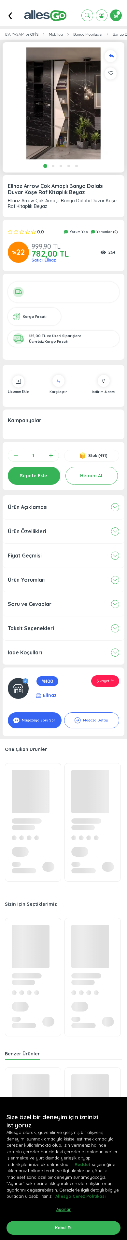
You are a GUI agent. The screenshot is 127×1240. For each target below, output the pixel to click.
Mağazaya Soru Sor (38, 720)
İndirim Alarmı (103, 392)
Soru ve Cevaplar (29, 604)
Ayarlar (63, 1209)
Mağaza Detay (95, 720)
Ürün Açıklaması (28, 507)
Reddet (83, 1164)
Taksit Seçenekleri (31, 628)
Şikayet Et (105, 681)
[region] (63, 1168)
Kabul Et (63, 1227)
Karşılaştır (58, 392)
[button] (63, 103)
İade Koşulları (25, 652)
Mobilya (56, 34)
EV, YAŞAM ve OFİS (21, 34)
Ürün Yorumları (27, 579)
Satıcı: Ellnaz (44, 260)
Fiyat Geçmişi (25, 555)
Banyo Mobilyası (87, 34)
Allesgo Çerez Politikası (80, 1196)
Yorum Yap (78, 232)
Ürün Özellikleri (27, 531)
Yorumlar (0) (106, 232)
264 (111, 252)
